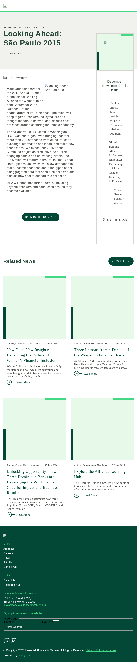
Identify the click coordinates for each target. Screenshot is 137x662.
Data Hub (9, 580)
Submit (56, 623)
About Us (8, 548)
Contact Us (10, 566)
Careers (8, 553)
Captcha (47, 622)
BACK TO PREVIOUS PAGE (40, 217)
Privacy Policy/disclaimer (101, 650)
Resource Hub (12, 584)
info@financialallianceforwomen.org (24, 605)
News (6, 557)
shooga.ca (24, 655)
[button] (131, 6)
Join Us (7, 562)
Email (9, 622)
